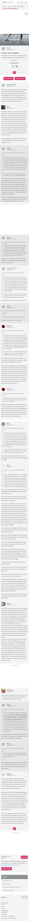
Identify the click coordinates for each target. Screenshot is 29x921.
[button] (14, 61)
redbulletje (10, 690)
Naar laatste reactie (20, 78)
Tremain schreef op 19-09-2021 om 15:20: (14, 470)
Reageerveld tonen (6, 868)
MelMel (9, 774)
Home (4, 6)
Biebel (8, 603)
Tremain (9, 325)
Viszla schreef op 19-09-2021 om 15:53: (14, 273)
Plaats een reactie (8, 78)
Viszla (8, 48)
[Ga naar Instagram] (26, 897)
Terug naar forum (7, 880)
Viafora (3, 897)
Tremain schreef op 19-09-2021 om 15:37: (14, 152)
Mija (8, 106)
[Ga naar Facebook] (22, 897)
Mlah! (8, 423)
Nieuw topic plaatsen (8, 890)
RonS (8, 465)
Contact (3, 908)
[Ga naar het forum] (22, 2)
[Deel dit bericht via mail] (16, 66)
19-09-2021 (9, 49)
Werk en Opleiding (18, 6)
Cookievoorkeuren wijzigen (8, 918)
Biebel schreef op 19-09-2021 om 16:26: (14, 709)
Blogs (2, 906)
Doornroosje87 (11, 84)
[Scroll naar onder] (26, 13)
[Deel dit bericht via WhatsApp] (13, 66)
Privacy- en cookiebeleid (8, 916)
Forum (9, 6)
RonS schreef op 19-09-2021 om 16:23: (13, 748)
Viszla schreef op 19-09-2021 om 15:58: (14, 393)
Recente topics (6, 884)
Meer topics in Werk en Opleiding (11, 887)
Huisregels (4, 912)
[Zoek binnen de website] (18, 2)
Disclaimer (4, 914)
